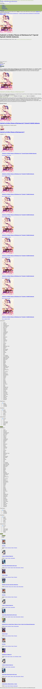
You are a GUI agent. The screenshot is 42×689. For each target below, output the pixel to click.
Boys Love (5, 327)
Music (4, 363)
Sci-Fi (7, 96)
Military (4, 362)
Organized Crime (6, 366)
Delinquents (5, 332)
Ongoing (4, 404)
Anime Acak (2, 10)
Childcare (4, 329)
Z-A (4, 420)
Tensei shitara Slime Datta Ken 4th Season (9, 565)
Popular (4, 423)
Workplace (5, 399)
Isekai (4, 351)
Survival (4, 390)
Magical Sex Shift (6, 357)
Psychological (5, 371)
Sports (4, 386)
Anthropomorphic (6, 325)
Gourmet (4, 343)
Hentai (4, 345)
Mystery (4, 364)
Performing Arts (5, 369)
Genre (2, 320)
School (4, 377)
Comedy (4, 330)
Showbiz (4, 490)
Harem (4, 344)
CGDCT (4, 328)
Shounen (15, 547)
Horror (4, 348)
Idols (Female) (5, 349)
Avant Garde (5, 326)
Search (1, 426)
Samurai (4, 376)
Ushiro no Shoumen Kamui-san (7, 556)
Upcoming (5, 406)
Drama (4, 334)
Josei (4, 353)
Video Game (5, 396)
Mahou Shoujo (5, 358)
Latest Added (5, 422)
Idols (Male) (5, 350)
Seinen (20, 656)
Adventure (5, 324)
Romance (4, 375)
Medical (4, 361)
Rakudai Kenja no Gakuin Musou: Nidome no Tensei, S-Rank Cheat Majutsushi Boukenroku (18, 624)
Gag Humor (5, 447)
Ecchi (12, 586)
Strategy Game (5, 387)
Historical (4, 347)
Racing (4, 372)
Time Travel (5, 393)
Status (2, 401)
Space (4, 385)
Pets (4, 370)
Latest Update (5, 421)
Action (4, 322)
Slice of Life (5, 491)
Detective (4, 333)
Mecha (4, 360)
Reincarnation (5, 373)
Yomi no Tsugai (4, 575)
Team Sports (5, 392)
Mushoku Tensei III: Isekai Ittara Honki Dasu (10, 584)
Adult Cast (5, 323)
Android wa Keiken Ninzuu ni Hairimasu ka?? (24, 39)
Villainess (4, 397)
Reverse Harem (5, 374)
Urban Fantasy (5, 394)
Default (4, 418)
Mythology (5, 365)
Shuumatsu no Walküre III (6, 654)
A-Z (4, 419)
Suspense (4, 391)
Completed (5, 405)
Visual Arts (5, 398)
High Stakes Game (6, 346)
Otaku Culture (5, 367)
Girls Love (4, 96)
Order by (2, 416)
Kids (4, 354)
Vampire (4, 395)
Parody (4, 368)
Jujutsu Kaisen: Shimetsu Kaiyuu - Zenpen (9, 683)
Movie (4, 521)
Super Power (5, 388)
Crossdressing (5, 331)
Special (4, 522)
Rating (4, 424)
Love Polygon (5, 355)
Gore (4, 342)
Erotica (1, 96)
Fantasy (4, 446)
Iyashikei (4, 352)
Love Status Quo (6, 356)
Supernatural (5, 389)
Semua (4, 403)
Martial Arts (5, 359)
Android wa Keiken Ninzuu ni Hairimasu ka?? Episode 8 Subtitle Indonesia (20, 123)
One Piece (3, 545)
